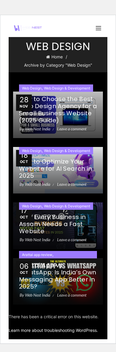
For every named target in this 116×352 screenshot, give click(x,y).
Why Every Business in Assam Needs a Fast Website (52, 224)
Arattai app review (37, 254)
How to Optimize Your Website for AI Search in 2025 (55, 168)
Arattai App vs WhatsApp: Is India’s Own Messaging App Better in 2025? (57, 276)
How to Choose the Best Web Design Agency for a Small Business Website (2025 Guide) (58, 109)
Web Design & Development (67, 88)
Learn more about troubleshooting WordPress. (53, 330)
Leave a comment (72, 128)
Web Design (32, 88)
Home (57, 56)
